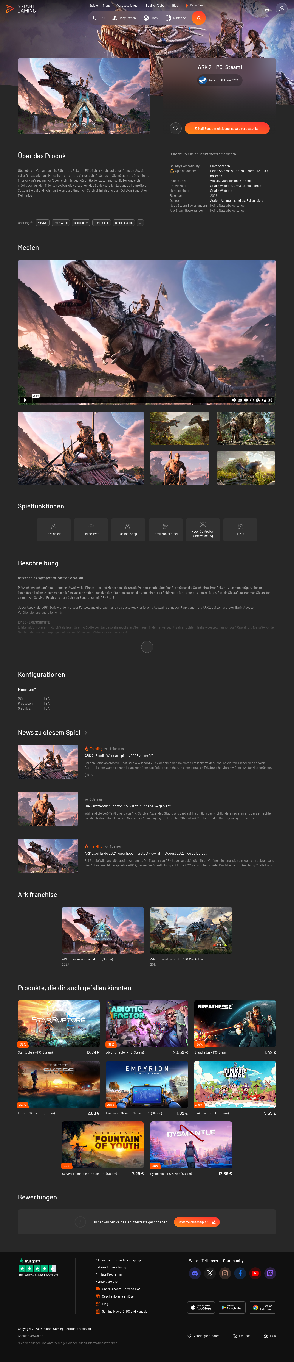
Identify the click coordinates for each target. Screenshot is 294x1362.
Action (214, 200)
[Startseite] (21, 9)
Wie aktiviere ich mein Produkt (231, 181)
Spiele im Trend (100, 5)
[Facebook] (240, 1273)
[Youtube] (255, 1273)
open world (61, 222)
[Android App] (232, 1307)
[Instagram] (225, 1273)
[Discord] (195, 1273)
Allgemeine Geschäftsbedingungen (120, 1260)
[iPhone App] (201, 1307)
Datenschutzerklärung (111, 1267)
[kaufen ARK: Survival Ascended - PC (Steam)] (103, 930)
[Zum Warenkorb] (266, 8)
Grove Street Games (247, 186)
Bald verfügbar (156, 5)
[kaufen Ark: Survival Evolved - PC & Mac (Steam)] (191, 930)
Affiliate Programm (109, 1274)
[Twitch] (270, 1273)
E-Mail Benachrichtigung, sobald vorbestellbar (227, 128)
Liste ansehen (220, 166)
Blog (175, 5)
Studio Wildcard (221, 186)
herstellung (101, 222)
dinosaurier (81, 222)
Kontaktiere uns (107, 1281)
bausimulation (124, 222)
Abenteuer (228, 200)
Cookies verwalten (30, 1336)
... (140, 222)
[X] (210, 1273)
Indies (241, 200)
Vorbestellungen (128, 5)
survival (42, 222)
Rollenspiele (254, 200)
